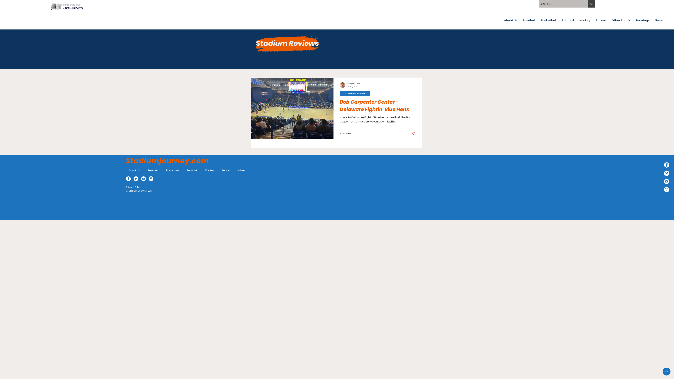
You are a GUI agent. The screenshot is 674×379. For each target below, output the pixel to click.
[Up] (666, 371)
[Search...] (591, 4)
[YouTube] (666, 181)
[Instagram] (666, 189)
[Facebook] (666, 165)
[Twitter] (666, 173)
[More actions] (415, 85)
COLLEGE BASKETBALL (355, 93)
